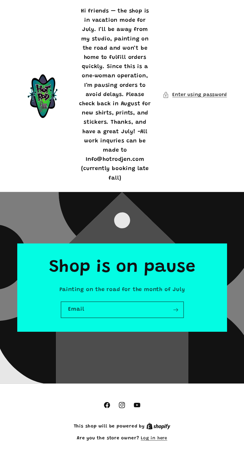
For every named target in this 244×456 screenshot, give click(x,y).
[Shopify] (158, 426)
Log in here (154, 438)
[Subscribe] (175, 309)
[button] (195, 95)
